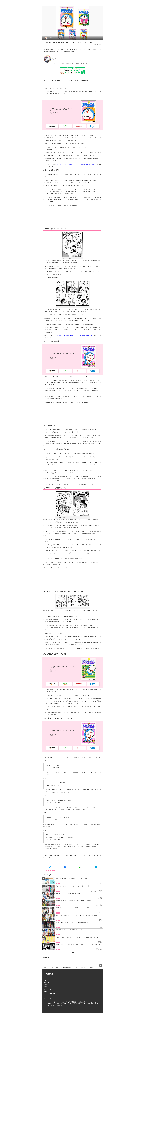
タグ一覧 (46, 984)
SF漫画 (57, 967)
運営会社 (46, 991)
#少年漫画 (53, 870)
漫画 (53, 967)
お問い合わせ (47, 989)
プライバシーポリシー (49, 993)
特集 (45, 980)
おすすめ (46, 982)
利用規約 (46, 987)
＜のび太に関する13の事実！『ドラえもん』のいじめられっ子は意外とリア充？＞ (74, 335)
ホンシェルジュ (46, 967)
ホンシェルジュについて (50, 978)
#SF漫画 (46, 870)
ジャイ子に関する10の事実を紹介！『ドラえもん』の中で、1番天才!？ (78, 967)
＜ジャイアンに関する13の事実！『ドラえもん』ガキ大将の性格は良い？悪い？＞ (77, 164)
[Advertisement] (72, 217)
